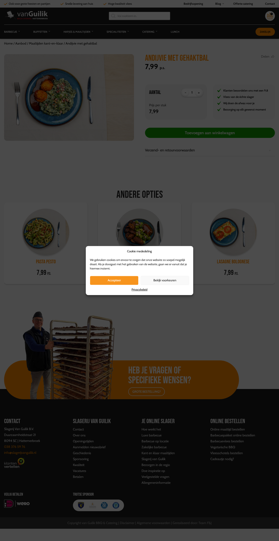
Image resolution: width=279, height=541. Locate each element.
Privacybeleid (139, 289)
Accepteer (114, 280)
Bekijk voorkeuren (164, 280)
